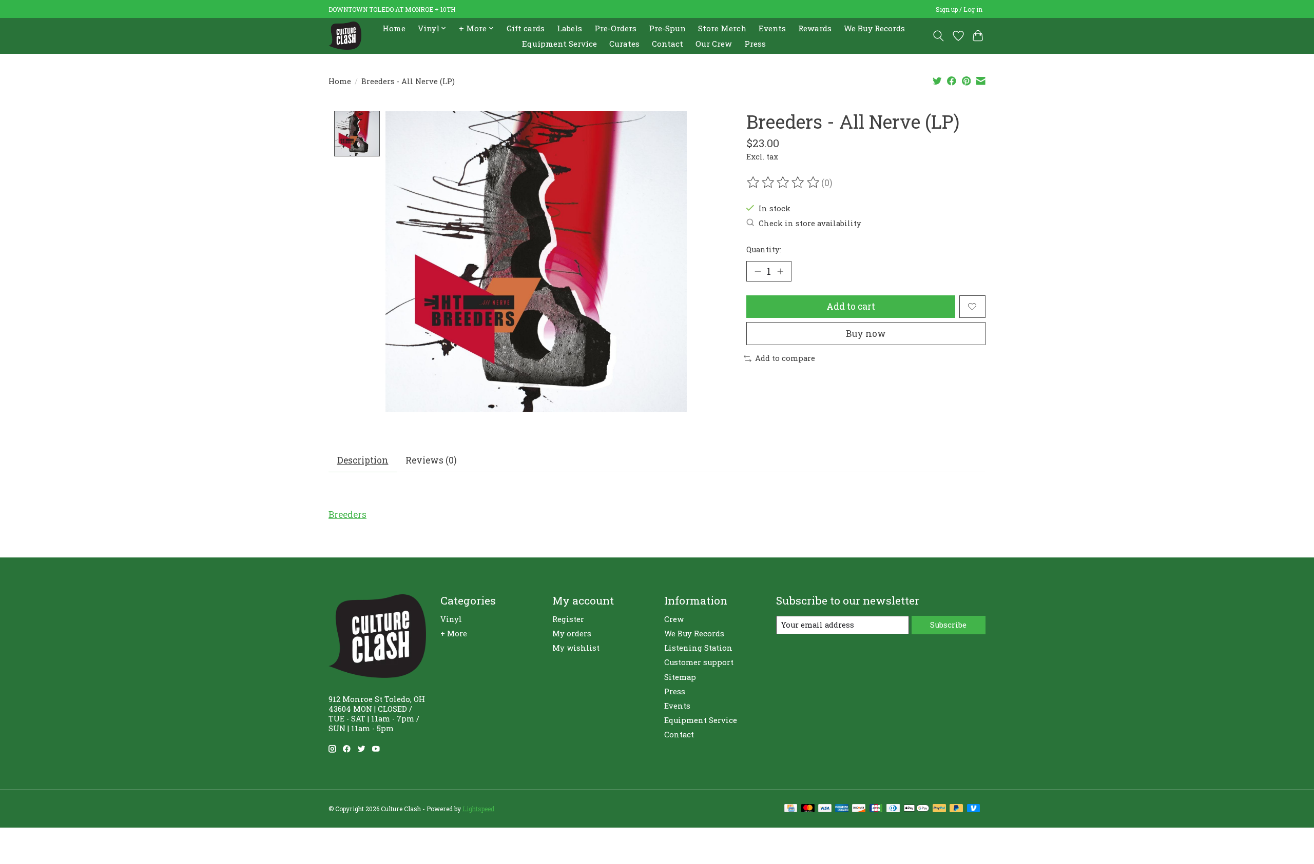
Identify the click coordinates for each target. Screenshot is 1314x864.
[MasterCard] (808, 809)
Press (755, 43)
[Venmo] (973, 809)
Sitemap (680, 677)
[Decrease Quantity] (757, 271)
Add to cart (850, 306)
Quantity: (763, 249)
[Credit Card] (790, 809)
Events (772, 28)
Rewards (815, 28)
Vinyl (451, 619)
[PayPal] (939, 809)
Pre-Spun (667, 28)
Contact (667, 43)
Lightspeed (478, 809)
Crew (674, 619)
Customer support (698, 662)
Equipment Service (559, 43)
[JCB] (876, 809)
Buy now (866, 333)
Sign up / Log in (959, 9)
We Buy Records (874, 28)
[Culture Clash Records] (344, 36)
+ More (453, 633)
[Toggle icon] (938, 36)
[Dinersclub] (893, 809)
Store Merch (722, 28)
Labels (569, 28)
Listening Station (698, 648)
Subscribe (948, 625)
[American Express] (841, 809)
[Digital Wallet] (916, 809)
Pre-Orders (615, 28)
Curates (624, 43)
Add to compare (785, 358)
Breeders (347, 514)
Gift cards (526, 28)
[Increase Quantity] (780, 271)
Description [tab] (363, 460)
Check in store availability (810, 223)
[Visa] (825, 809)
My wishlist (576, 648)
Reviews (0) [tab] (431, 460)
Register (568, 619)
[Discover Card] (858, 809)
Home (393, 28)
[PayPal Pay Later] (956, 809)
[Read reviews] (783, 182)
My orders (571, 633)
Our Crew (713, 43)
